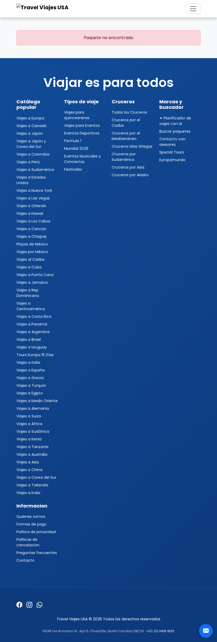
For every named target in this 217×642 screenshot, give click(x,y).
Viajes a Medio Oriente (37, 400)
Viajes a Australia (31, 454)
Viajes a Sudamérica (35, 169)
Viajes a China (29, 469)
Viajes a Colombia (32, 154)
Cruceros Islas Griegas (132, 146)
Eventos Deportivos (82, 133)
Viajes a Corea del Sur (36, 477)
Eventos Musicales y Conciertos (82, 158)
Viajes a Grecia (30, 377)
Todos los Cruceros (129, 112)
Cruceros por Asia (128, 167)
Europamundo (172, 159)
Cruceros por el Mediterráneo (126, 136)
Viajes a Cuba (29, 267)
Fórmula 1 (72, 140)
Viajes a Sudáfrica (32, 431)
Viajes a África (29, 423)
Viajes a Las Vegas (33, 198)
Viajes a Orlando (31, 205)
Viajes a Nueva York (34, 190)
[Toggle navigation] (193, 8)
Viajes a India (28, 492)
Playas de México (32, 244)
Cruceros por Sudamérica (124, 156)
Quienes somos (30, 516)
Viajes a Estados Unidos (31, 180)
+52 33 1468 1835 (160, 631)
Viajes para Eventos (82, 125)
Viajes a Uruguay (31, 347)
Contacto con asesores (172, 141)
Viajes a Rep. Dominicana (27, 292)
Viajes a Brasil (28, 339)
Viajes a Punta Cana (34, 274)
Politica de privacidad (36, 531)
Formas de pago (31, 524)
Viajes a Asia (27, 462)
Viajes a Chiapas (31, 236)
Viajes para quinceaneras (76, 115)
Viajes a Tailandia (32, 485)
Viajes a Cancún (31, 228)
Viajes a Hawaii (29, 213)
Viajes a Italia (28, 362)
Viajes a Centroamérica (30, 306)
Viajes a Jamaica (32, 282)
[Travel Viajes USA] (43, 8)
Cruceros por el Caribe (126, 122)
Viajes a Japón (29, 133)
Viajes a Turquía (31, 385)
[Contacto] (206, 631)
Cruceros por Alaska (130, 175)
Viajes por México (32, 251)
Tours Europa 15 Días (35, 354)
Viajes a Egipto (29, 393)
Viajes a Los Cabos (33, 221)
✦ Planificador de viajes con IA (175, 120)
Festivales (73, 169)
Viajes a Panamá (31, 324)
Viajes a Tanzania (32, 446)
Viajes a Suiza (28, 416)
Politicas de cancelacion (27, 542)
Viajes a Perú (28, 162)
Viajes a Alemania (32, 408)
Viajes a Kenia (29, 439)
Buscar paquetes (175, 131)
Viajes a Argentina (32, 331)
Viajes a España (30, 370)
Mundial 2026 (76, 148)
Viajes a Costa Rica (33, 316)
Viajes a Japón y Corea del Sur (31, 143)
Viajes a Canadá (31, 125)
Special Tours (171, 152)
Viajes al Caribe (30, 259)
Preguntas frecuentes (36, 552)
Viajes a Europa (30, 118)
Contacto (25, 560)
